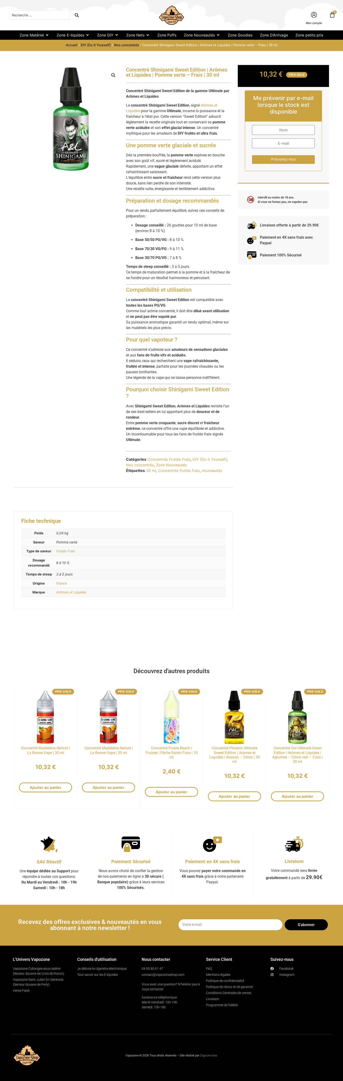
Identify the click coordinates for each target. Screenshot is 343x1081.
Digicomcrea (208, 1055)
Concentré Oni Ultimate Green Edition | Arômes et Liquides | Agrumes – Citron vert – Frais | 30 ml (297, 755)
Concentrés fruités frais (179, 470)
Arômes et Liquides (71, 592)
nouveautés (212, 470)
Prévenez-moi (283, 159)
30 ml (151, 470)
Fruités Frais (65, 551)
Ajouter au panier (45, 787)
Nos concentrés (126, 45)
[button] (34, 35)
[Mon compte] (314, 15)
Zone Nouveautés (171, 465)
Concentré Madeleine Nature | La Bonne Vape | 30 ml (108, 750)
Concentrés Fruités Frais (168, 459)
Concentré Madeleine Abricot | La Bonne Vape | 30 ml (45, 750)
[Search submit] (76, 15)
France (61, 583)
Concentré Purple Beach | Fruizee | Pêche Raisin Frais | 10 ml (172, 752)
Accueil (71, 45)
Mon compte (314, 23)
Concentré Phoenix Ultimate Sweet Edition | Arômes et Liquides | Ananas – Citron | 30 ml (234, 755)
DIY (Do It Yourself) (96, 45)
